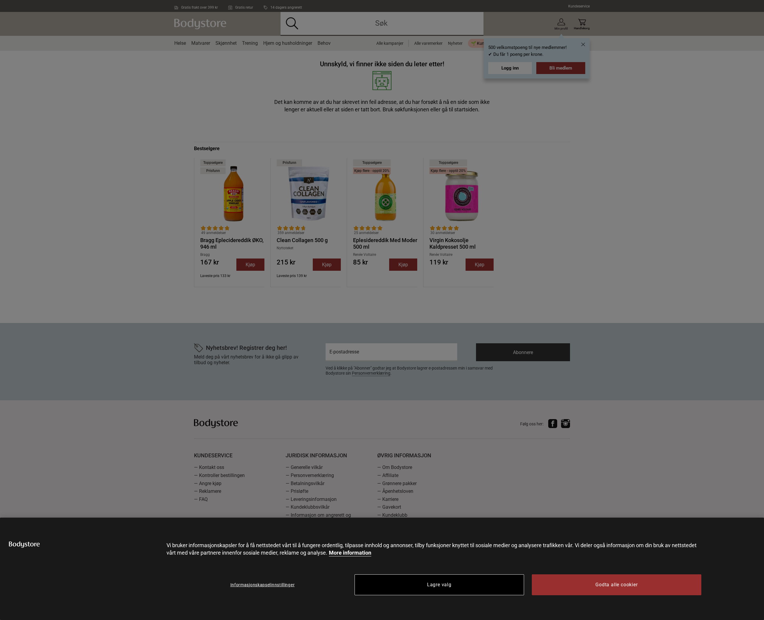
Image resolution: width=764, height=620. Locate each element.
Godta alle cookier (616, 584)
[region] (382, 569)
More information (350, 553)
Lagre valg (439, 584)
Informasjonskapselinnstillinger (262, 584)
